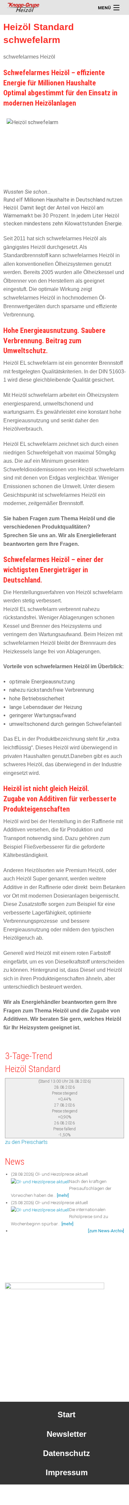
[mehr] (63, 1195)
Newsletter (66, 1434)
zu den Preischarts (26, 1142)
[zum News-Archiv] (106, 1230)
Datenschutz (66, 1453)
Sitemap (66, 1491)
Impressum (67, 1472)
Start (66, 1414)
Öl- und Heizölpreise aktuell (61, 1174)
